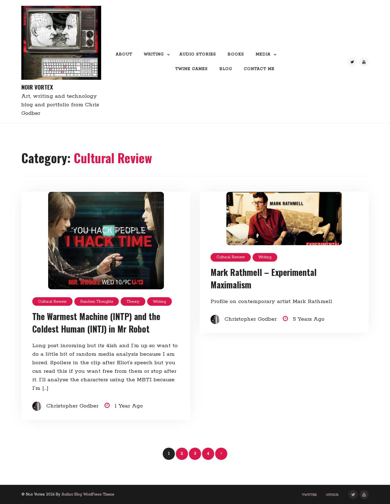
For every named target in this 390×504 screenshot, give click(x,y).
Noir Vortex (37, 87)
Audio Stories (197, 54)
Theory (132, 301)
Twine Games (191, 69)
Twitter (309, 495)
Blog (225, 69)
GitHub (332, 495)
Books (236, 54)
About (124, 54)
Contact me (259, 69)
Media (263, 54)
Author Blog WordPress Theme (88, 494)
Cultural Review (52, 301)
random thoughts (96, 301)
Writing (154, 54)
